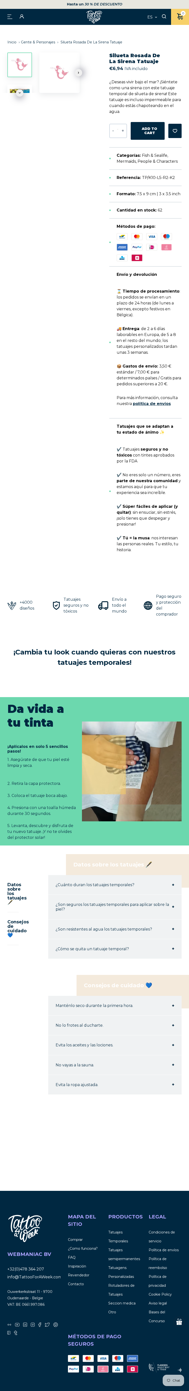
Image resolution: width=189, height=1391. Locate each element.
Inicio (12, 42)
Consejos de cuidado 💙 (13, 928)
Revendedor (78, 1275)
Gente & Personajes (38, 42)
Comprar (75, 1239)
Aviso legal (158, 1303)
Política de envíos (164, 1250)
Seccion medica (122, 1303)
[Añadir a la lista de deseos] (175, 131)
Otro (112, 1312)
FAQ (72, 1257)
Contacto (76, 1284)
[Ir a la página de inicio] (94, 17)
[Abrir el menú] (9, 16)
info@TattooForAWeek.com (34, 1277)
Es (150, 17)
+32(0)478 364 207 (25, 1269)
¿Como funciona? (83, 1248)
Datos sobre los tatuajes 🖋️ (13, 893)
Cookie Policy (160, 1294)
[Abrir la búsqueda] (164, 16)
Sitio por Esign (179, 1370)
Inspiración (77, 1266)
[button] (78, 72)
